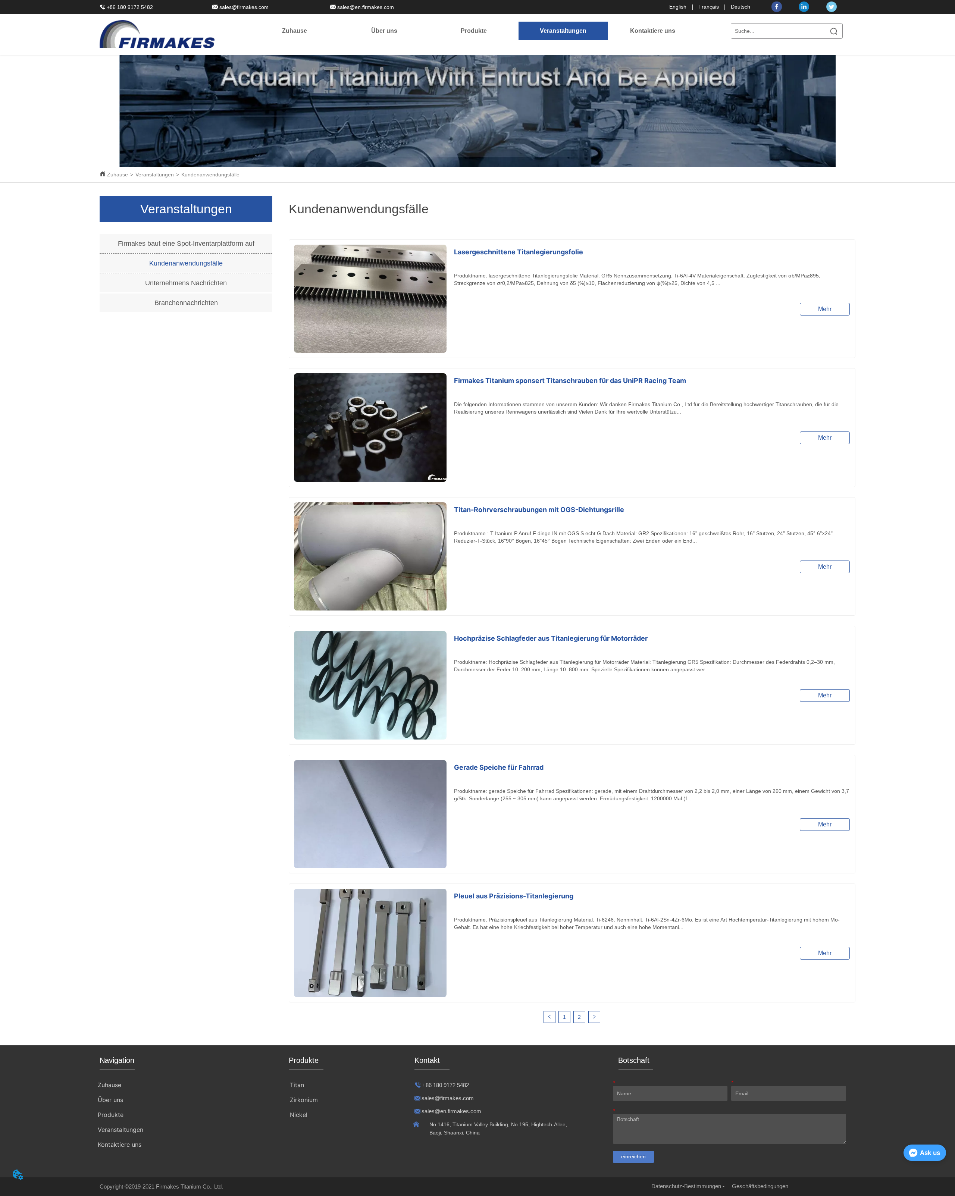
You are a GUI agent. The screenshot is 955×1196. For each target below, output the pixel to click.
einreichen (633, 1156)
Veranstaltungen (154, 175)
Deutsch (740, 7)
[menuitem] (384, 31)
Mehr (825, 309)
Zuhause (117, 175)
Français (708, 7)
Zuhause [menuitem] (294, 31)
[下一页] (594, 1017)
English (677, 7)
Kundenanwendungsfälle (210, 175)
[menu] (474, 31)
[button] (384, 31)
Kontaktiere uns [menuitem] (652, 31)
